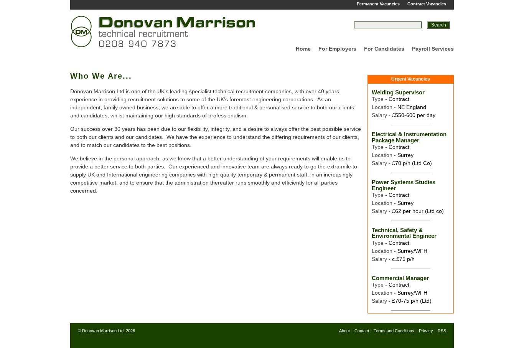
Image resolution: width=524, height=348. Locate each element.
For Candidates (384, 49)
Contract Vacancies (426, 4)
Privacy (426, 330)
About (344, 330)
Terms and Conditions (394, 330)
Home (303, 49)
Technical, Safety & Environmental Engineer (404, 233)
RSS (442, 330)
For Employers (337, 49)
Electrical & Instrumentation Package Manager (409, 137)
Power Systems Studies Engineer (403, 185)
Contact (361, 330)
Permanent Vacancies (378, 4)
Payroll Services (433, 49)
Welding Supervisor (398, 92)
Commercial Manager (400, 278)
